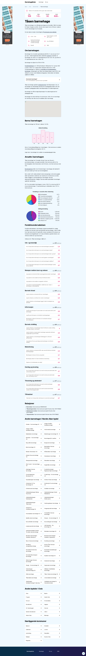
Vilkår (58, 651)
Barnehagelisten (30, 651)
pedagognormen (42, 84)
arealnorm (49, 55)
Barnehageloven (29, 169)
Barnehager (41, 2)
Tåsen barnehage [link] (44, 6)
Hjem (26, 6)
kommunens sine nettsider (50, 32)
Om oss (46, 2)
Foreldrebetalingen (29, 65)
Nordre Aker (35, 6)
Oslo (30, 6)
